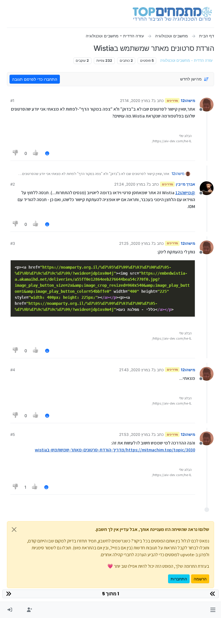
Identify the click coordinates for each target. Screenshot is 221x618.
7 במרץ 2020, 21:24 (131, 184)
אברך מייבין (185, 184)
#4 (12, 369)
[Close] (14, 529)
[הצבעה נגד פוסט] (15, 153)
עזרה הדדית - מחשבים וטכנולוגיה (186, 60)
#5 (12, 434)
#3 (12, 243)
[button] (213, 610)
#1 (12, 100)
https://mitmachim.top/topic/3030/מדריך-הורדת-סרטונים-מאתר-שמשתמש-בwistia (115, 450)
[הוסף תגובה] (47, 153)
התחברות (179, 578)
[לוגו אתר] (172, 14)
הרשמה (200, 578)
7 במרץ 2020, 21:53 (136, 434)
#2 (12, 184)
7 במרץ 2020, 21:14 (136, 100)
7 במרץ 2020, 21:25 (136, 243)
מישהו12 (188, 100)
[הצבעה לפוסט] (36, 153)
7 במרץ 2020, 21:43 (136, 369)
